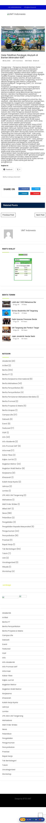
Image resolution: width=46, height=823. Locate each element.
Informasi (6, 450)
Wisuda (5, 567)
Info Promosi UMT (10, 446)
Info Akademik (8, 441)
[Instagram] (16, 803)
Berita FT (6, 374)
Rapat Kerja (7, 544)
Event (18, 177)
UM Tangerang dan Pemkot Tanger (25, 328)
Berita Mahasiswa (10, 383)
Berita (5, 177)
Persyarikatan (8, 535)
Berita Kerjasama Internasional (15, 379)
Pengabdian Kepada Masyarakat (16, 526)
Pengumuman (8, 531)
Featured (6, 428)
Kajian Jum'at (8, 459)
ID (23, 820)
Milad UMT (6, 508)
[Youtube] (30, 803)
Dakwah (5, 419)
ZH (41, 820)
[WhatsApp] (26, 803)
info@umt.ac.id (30, 7)
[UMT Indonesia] (14, 13)
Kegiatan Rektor (9, 464)
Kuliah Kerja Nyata (10, 482)
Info (4, 437)
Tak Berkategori (9, 549)
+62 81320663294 (14, 7)
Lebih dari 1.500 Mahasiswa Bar (24, 302)
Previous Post (8, 215)
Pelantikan (7, 517)
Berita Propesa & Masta (12, 405)
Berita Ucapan (8, 410)
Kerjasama (7, 473)
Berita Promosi (8, 401)
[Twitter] (23, 803)
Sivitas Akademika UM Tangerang (25, 311)
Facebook (24, 189)
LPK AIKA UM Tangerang (12, 495)
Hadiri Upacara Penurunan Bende (24, 319)
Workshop (6, 571)
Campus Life (11, 177)
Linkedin (24, 193)
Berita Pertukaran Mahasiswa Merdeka (19, 397)
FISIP (4, 432)
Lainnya (5, 486)
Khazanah (6, 477)
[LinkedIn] (19, 803)
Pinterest (36, 193)
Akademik (6, 361)
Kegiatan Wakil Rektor (12, 468)
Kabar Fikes (7, 455)
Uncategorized (8, 562)
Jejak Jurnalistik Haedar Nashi (23, 336)
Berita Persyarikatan (11, 388)
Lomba (5, 490)
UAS (4, 558)
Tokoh (5, 553)
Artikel (5, 365)
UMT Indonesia (18, 61)
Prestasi (5, 540)
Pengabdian (7, 522)
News (4, 513)
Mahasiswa (7, 499)
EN (29, 820)
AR (35, 820)
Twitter (36, 189)
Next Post (40, 215)
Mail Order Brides (9, 504)
